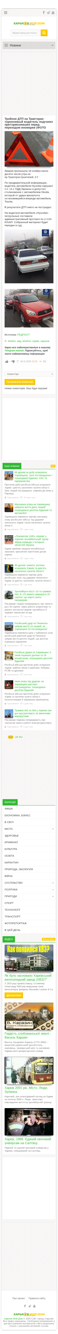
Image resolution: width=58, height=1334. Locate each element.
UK (10, 737)
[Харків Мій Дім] (29, 23)
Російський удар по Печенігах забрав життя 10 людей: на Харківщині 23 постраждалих (31, 626)
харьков (44, 341)
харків (35, 341)
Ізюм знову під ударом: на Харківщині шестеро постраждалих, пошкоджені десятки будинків (30, 686)
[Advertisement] (29, 84)
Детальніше (14, 995)
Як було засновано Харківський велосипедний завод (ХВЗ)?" (28, 977)
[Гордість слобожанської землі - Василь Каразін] (29, 1016)
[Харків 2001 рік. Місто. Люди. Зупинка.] (29, 1070)
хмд (19, 341)
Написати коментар (21, 382)
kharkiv (12, 341)
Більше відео (48, 939)
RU (21, 737)
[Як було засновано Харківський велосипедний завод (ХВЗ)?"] (29, 958)
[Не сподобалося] (13, 361)
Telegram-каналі (14, 350)
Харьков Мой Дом (13, 1318)
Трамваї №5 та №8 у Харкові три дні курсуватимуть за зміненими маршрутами (33, 713)
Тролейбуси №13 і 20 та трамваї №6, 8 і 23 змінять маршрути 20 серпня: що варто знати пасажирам (33, 596)
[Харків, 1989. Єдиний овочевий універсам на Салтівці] (29, 1122)
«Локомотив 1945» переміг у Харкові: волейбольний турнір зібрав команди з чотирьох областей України (31, 540)
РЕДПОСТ (23, 334)
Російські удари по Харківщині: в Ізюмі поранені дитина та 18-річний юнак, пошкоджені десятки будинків (33, 656)
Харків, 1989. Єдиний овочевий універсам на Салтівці (28, 1141)
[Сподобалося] (7, 361)
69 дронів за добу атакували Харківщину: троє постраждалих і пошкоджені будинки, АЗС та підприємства (33, 476)
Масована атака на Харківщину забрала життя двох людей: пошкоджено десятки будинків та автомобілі (33, 508)
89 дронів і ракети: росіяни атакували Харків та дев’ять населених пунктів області (30, 568)
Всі (53, 466)
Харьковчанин (13, 497)
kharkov (27, 341)
